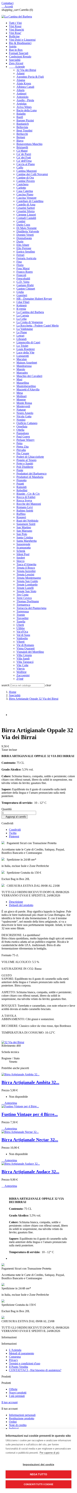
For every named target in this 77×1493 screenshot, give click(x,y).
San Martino (23, 527)
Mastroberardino (26, 386)
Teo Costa (22, 594)
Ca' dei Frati (23, 157)
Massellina (22, 382)
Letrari (20, 335)
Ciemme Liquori (26, 214)
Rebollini (21, 490)
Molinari (21, 396)
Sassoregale (23, 544)
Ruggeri (21, 517)
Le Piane (21, 332)
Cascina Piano (24, 194)
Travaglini (22, 618)
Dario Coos (23, 224)
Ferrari (20, 255)
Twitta (12, 833)
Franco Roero (24, 271)
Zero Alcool (16, 63)
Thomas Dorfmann (27, 601)
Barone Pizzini (25, 120)
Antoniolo (22, 96)
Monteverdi (23, 406)
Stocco (20, 561)
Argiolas (21, 103)
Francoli (21, 275)
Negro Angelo (24, 413)
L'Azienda (15, 1350)
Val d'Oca (22, 631)
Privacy (13, 1360)
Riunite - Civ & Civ (28, 493)
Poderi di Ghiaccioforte (30, 456)
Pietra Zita (22, 446)
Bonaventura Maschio (29, 144)
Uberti (20, 624)
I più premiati (17, 1396)
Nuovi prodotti (17, 1392)
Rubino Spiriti (24, 510)
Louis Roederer (25, 349)
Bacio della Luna (26, 110)
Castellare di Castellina (29, 201)
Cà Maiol (21, 150)
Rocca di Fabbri (25, 497)
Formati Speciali (18, 53)
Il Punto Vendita (18, 1366)
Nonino (20, 419)
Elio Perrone (23, 248)
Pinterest (14, 836)
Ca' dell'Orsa (24, 160)
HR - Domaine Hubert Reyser (34, 298)
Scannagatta (23, 547)
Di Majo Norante (26, 228)
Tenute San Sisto (26, 591)
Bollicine (14, 36)
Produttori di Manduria (29, 476)
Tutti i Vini (15, 22)
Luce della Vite (25, 352)
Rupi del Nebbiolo (27, 520)
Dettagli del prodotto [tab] (21, 905)
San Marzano (24, 530)
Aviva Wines (24, 107)
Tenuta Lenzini (25, 574)
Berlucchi (22, 133)
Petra (19, 443)
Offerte (13, 1389)
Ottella (20, 429)
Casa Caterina (24, 191)
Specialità (14, 59)
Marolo (20, 369)
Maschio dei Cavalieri (29, 376)
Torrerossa (22, 611)
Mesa (19, 392)
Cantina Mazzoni (26, 170)
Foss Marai (23, 268)
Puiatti (20, 483)
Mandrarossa (24, 366)
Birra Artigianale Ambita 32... (30, 1082)
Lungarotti (22, 355)
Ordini (13, 1421)
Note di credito (18, 1425)
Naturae (21, 409)
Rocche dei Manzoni (28, 503)
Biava (19, 140)
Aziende (17, 66)
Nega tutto (38, 1474)
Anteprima (9, 1103)
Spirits (12, 46)
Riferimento (8, 1045)
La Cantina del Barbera (30, 312)
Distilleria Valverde (27, 231)
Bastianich (22, 123)
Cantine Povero (25, 181)
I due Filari (22, 302)
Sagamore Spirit (25, 524)
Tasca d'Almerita (26, 564)
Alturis (20, 90)
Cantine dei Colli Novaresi (32, 174)
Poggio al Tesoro (26, 460)
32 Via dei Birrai (26, 70)
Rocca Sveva (24, 500)
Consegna (15, 1356)
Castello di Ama (25, 204)
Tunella (20, 621)
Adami (20, 73)
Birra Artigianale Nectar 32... (29, 1139)
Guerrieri (21, 295)
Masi (19, 379)
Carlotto (21, 187)
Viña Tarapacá (24, 661)
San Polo (21, 534)
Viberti (20, 641)
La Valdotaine (24, 329)
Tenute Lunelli (25, 587)
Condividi (15, 829)
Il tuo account (9, 1402)
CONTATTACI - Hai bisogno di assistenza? (35, 1370)
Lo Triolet (22, 345)
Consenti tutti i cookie (38, 1484)
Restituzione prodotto (21, 1418)
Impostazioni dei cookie (38, 1464)
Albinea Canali (25, 86)
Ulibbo (20, 628)
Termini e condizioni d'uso (24, 1363)
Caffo (19, 167)
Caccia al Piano (25, 164)
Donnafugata (24, 238)
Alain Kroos (23, 83)
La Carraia (22, 315)
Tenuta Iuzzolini (26, 571)
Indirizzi (14, 1428)
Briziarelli (22, 147)
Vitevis (20, 668)
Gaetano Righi (25, 285)
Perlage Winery (25, 439)
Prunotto (21, 480)
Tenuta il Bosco (25, 567)
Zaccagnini (23, 675)
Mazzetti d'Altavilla (27, 389)
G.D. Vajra (22, 281)
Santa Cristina (24, 537)
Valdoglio (22, 638)
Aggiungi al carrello (14, 816)
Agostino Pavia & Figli (30, 76)
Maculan (21, 359)
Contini (20, 221)
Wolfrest (21, 672)
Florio (20, 265)
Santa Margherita (26, 540)
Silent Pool (22, 554)
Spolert (20, 557)
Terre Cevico (24, 598)
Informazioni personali (22, 1415)
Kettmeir (21, 305)
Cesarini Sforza (25, 211)
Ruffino (21, 513)
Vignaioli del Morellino (30, 651)
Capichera (22, 184)
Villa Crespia (24, 655)
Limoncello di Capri (28, 342)
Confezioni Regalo (20, 56)
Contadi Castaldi (26, 218)
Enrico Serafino (25, 251)
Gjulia (20, 292)
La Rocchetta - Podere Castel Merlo (37, 325)
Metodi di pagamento (21, 1353)
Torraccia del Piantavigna (31, 608)
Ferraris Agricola (26, 258)
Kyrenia (21, 308)
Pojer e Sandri (24, 463)
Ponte (19, 470)
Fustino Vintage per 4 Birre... (29, 1114)
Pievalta (21, 450)
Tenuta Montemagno (28, 577)
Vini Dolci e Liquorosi (22, 39)
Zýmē (19, 678)
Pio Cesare (22, 453)
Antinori (21, 93)
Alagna (20, 80)
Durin (19, 241)
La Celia (21, 318)
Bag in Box (16, 49)
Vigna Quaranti (25, 648)
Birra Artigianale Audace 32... (30, 1171)
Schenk (20, 550)
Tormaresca (23, 604)
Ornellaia (21, 426)
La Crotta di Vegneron (29, 322)
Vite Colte (22, 665)
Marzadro (22, 372)
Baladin (21, 113)
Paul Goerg (23, 436)
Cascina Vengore (26, 197)
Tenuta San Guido (27, 581)
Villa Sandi (23, 658)
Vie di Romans (25, 645)
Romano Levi (24, 507)
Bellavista (22, 127)
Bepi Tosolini (24, 130)
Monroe (21, 399)
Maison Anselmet (26, 362)
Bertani (20, 137)
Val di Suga (23, 635)
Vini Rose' (15, 33)
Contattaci (7, 3)
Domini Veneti (25, 234)
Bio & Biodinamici (20, 43)
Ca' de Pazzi (23, 154)
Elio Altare (22, 244)
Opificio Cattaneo (26, 423)
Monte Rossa (24, 402)
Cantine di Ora (25, 177)
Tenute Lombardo (27, 584)
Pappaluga (22, 433)
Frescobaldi (23, 278)
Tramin (20, 614)
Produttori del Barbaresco (31, 473)
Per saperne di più (49, 1452)
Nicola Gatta (23, 416)
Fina (19, 261)
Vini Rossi (15, 26)
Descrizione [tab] (16, 901)
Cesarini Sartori (25, 207)
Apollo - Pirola (25, 100)
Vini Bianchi (16, 29)
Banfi (19, 117)
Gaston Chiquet (25, 288)
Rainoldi (21, 487)
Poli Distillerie (24, 466)
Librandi (21, 339)
